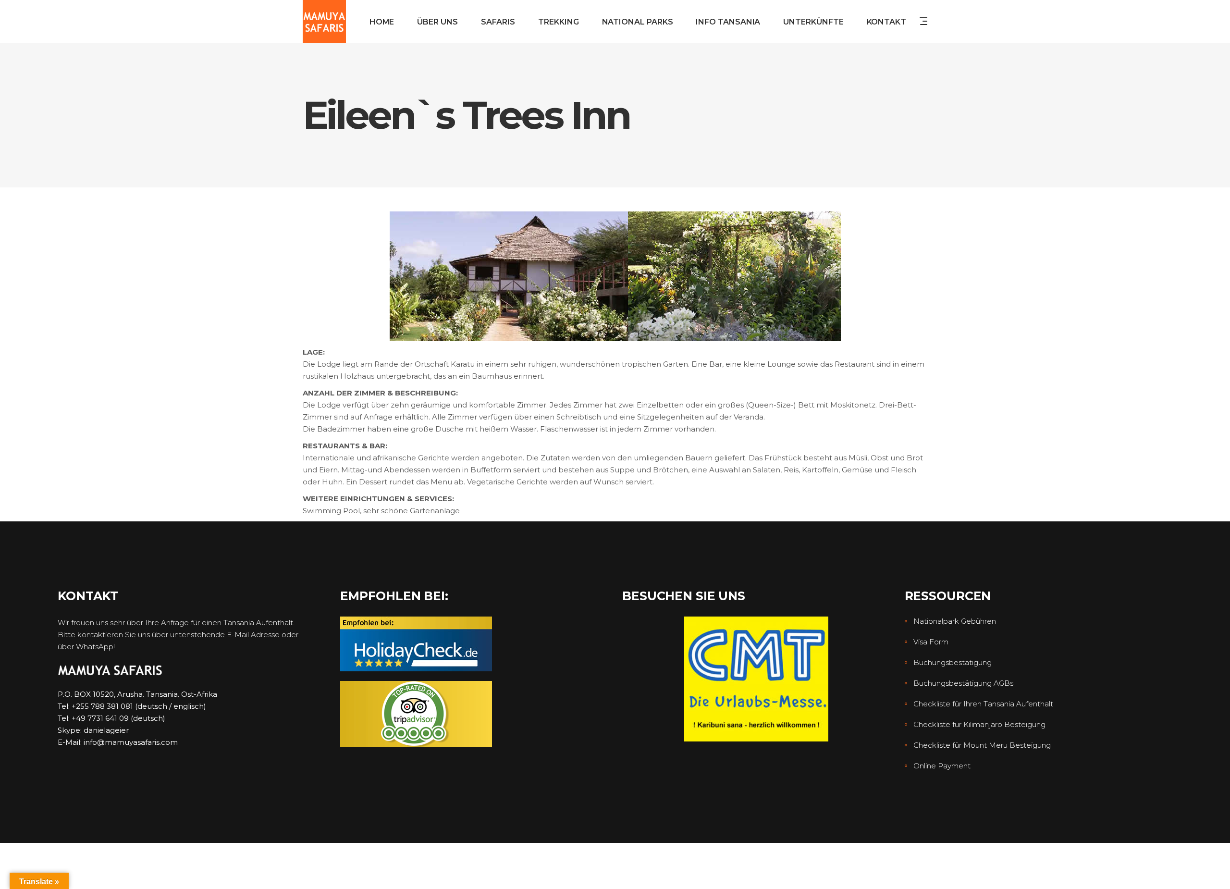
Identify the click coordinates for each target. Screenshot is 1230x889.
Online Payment (942, 765)
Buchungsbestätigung (952, 662)
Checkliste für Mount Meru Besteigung (982, 745)
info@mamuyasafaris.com (131, 742)
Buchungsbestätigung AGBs (963, 683)
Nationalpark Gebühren (954, 621)
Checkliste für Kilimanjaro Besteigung (979, 724)
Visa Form (930, 641)
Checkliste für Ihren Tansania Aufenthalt (983, 703)
